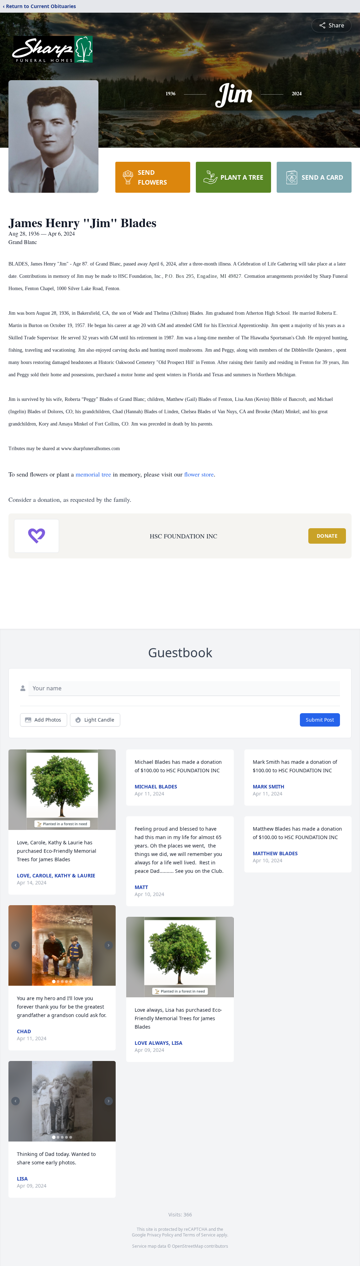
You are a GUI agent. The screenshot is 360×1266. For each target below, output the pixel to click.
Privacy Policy (160, 1235)
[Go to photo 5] (70, 981)
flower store (199, 474)
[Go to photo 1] (54, 981)
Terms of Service (199, 1235)
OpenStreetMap (187, 1246)
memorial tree (93, 474)
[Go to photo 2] (58, 981)
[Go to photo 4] (66, 981)
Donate (327, 535)
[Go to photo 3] (62, 981)
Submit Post (320, 719)
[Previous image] (15, 945)
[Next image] (108, 945)
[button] (62, 789)
